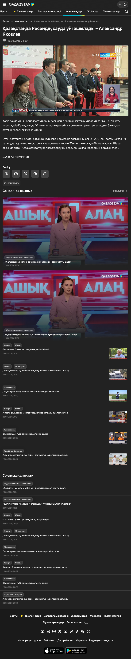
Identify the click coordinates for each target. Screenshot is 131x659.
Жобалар (92, 11)
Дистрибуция (65, 640)
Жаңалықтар (74, 11)
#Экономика (11, 183)
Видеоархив (74, 622)
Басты (6, 21)
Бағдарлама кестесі (49, 11)
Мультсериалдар (53, 622)
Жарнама (81, 640)
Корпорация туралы (29, 640)
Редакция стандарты (101, 640)
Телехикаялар (111, 11)
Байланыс (49, 640)
